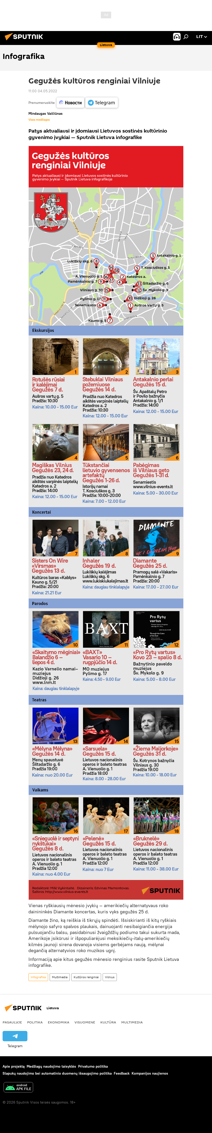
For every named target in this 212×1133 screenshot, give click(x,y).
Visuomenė (84, 1022)
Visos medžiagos (39, 119)
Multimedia (59, 977)
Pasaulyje (12, 1022)
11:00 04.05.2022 (42, 91)
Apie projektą (14, 1066)
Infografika (38, 977)
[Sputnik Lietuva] (25, 41)
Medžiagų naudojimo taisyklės (51, 1066)
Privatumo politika (93, 1066)
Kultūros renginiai (86, 977)
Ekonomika (58, 1022)
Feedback (122, 1073)
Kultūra (108, 1022)
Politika (35, 1022)
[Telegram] (101, 102)
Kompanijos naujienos (150, 1073)
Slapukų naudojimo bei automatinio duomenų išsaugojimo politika (57, 1073)
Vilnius (110, 977)
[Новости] (70, 102)
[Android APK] (18, 1088)
